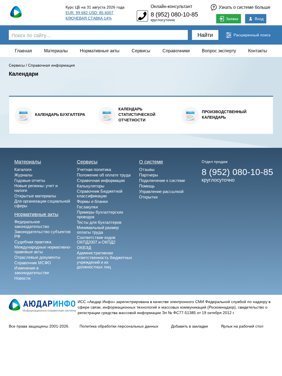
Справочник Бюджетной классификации (99, 193)
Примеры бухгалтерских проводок (100, 214)
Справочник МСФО (32, 262)
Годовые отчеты (29, 180)
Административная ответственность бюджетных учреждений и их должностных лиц (104, 259)
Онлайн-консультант (171, 6)
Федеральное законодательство (31, 224)
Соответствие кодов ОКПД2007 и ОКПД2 (96, 239)
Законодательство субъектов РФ (42, 234)
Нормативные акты (100, 50)
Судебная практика (32, 241)
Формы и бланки (92, 201)
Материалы (56, 50)
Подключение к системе (162, 180)
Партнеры (148, 175)
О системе (151, 162)
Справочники (176, 50)
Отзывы (146, 169)
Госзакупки (87, 207)
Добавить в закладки (189, 326)
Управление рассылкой (161, 191)
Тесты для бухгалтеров (99, 222)
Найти (205, 35)
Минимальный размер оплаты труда (98, 230)
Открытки (148, 197)
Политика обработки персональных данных (119, 326)
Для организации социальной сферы (42, 203)
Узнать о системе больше (244, 7)
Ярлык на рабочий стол (242, 326)
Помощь (147, 186)
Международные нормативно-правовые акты (42, 249)
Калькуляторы (90, 186)
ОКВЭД (84, 247)
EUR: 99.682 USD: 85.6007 (89, 12)
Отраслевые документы (37, 257)
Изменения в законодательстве (31, 270)
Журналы (23, 175)
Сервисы (141, 50)
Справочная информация (51, 65)
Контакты (257, 50)
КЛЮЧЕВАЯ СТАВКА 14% (89, 18)
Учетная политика (94, 169)
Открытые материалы (35, 196)
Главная (23, 50)
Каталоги (22, 169)
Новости (22, 278)
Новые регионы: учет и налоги (36, 188)
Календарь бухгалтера (60, 114)
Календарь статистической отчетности (136, 114)
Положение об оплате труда (104, 175)
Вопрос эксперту (219, 50)
